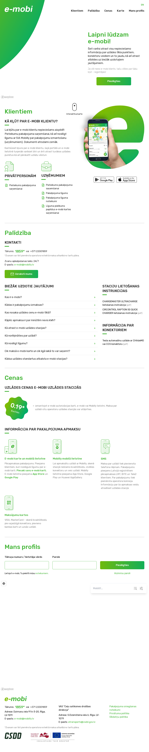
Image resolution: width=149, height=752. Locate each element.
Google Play (11, 477)
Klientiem (77, 10)
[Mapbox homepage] (7, 689)
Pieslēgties (113, 81)
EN (142, 5)
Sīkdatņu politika (118, 717)
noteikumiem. (42, 573)
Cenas (108, 10)
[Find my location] (3, 583)
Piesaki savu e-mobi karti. (31, 470)
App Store (38, 474)
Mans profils (136, 10)
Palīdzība (94, 10)
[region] (74, 636)
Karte (120, 10)
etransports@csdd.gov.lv (81, 722)
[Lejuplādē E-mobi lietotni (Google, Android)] (104, 180)
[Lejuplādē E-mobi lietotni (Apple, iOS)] (126, 180)
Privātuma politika (119, 713)
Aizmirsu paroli (122, 573)
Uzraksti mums (23, 274)
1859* (20, 251)
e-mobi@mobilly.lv (24, 264)
